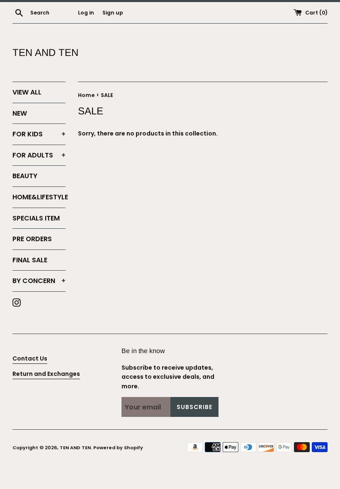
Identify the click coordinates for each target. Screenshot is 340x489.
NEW (19, 113)
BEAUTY (24, 176)
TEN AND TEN (45, 52)
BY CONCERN (39, 281)
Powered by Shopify (118, 447)
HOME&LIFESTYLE (39, 197)
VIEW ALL (26, 92)
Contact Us (29, 358)
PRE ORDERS (32, 239)
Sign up (112, 12)
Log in (86, 12)
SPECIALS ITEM (36, 218)
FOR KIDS (39, 134)
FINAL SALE (29, 260)
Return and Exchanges (46, 374)
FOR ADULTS (39, 155)
